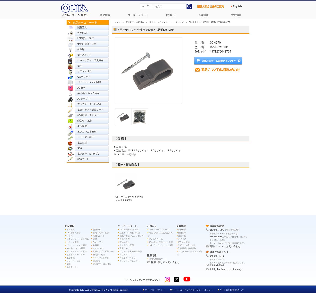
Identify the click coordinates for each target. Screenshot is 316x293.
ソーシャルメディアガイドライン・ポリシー (192, 290)
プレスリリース (156, 239)
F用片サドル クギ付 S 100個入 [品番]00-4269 (129, 198)
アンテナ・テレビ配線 (89, 104)
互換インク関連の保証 (130, 233)
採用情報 (236, 15)
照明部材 (82, 32)
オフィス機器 (84, 71)
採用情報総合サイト (158, 259)
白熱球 (80, 49)
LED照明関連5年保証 (129, 229)
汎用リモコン (126, 248)
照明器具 (82, 27)
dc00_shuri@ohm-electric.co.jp (226, 269)
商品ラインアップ (128, 258)
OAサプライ (83, 76)
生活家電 (82, 126)
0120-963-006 (217, 230)
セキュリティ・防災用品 (90, 60)
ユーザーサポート (138, 15)
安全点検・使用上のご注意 (161, 242)
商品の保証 (125, 242)
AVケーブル (83, 98)
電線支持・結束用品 (88, 153)
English (237, 6)
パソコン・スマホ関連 (89, 82)
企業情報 (203, 15)
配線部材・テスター (88, 115)
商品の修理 (125, 239)
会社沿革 (182, 233)
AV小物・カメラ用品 (88, 93)
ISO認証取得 (184, 242)
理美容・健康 (84, 120)
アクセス (182, 239)
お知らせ (171, 15)
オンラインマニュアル (130, 261)
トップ (117, 22)
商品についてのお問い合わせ (225, 246)
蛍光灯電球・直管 (86, 43)
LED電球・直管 (85, 38)
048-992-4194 (217, 265)
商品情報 (105, 15)
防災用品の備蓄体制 (187, 248)
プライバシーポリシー (155, 290)
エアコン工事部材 (86, 131)
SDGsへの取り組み (187, 245)
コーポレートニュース (159, 229)
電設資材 (82, 142)
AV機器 (81, 87)
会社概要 (182, 229)
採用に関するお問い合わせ (165, 262)
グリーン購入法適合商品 (131, 251)
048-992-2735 (216, 237)
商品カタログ (126, 254)
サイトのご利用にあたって (232, 290)
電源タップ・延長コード (90, 109)
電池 (79, 65)
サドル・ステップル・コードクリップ (166, 22)
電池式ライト (84, 54)
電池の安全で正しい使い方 (132, 236)
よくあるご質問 (127, 245)
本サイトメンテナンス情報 (161, 245)
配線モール (83, 159)
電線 (79, 148)
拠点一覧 (182, 236)
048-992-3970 (217, 256)
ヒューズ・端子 (85, 137)
